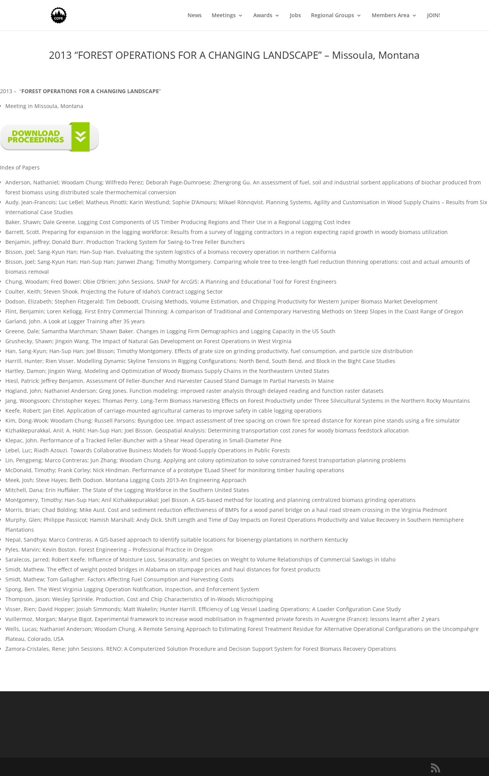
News (195, 16)
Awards (262, 16)
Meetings (224, 16)
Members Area (391, 16)
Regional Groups (332, 16)
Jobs (295, 16)
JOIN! (433, 16)
